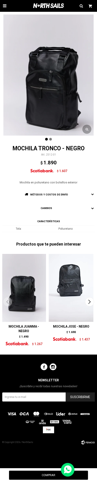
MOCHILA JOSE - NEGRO (71, 326)
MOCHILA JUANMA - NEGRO (24, 329)
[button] (89, 302)
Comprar (48, 475)
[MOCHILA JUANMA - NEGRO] (23, 288)
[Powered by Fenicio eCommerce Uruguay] (88, 442)
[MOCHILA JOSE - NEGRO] (71, 288)
